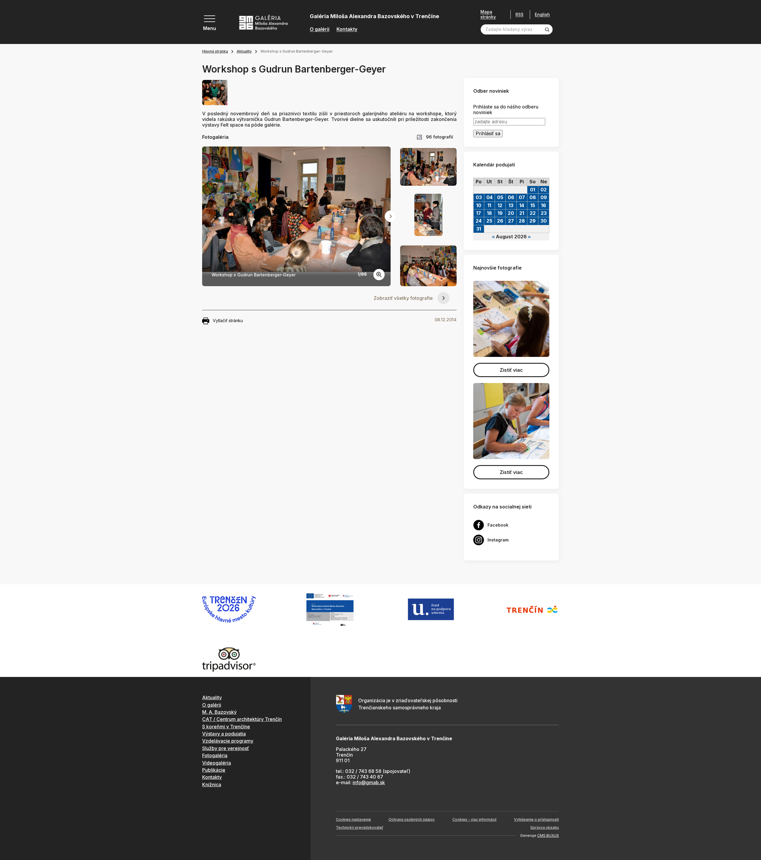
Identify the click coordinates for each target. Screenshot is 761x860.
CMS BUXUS (548, 835)
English (542, 14)
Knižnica (211, 784)
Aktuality (244, 51)
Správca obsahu (544, 827)
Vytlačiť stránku (228, 320)
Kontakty (347, 29)
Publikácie (213, 770)
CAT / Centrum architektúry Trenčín (242, 719)
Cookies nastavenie (353, 819)
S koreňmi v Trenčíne (226, 727)
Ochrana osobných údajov (412, 819)
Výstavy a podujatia (224, 734)
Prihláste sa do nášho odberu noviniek (505, 109)
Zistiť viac (511, 370)
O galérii (319, 29)
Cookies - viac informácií (474, 819)
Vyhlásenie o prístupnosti (536, 819)
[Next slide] (391, 216)
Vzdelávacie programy (227, 741)
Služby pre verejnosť (225, 748)
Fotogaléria (214, 755)
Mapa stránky (488, 14)
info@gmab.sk (369, 782)
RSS (519, 14)
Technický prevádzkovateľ (359, 827)
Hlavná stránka (215, 51)
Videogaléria (216, 763)
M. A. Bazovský (219, 712)
